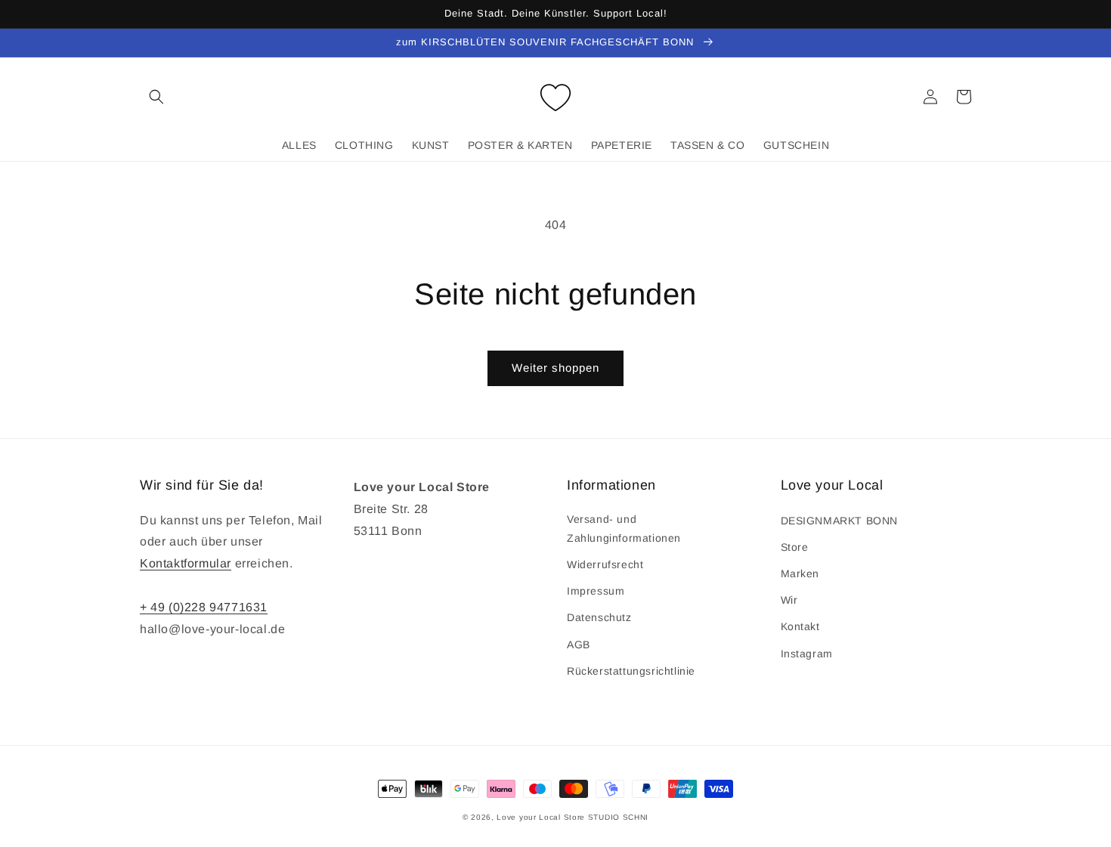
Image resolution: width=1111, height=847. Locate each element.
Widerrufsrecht (605, 564)
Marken (800, 573)
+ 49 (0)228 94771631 (204, 607)
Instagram (807, 654)
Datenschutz (599, 617)
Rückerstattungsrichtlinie (631, 671)
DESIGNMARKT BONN (840, 521)
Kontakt (800, 626)
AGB (578, 644)
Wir (789, 600)
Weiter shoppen (555, 367)
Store (795, 547)
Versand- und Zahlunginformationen (624, 528)
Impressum (595, 591)
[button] (156, 96)
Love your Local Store (542, 817)
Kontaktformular (185, 563)
